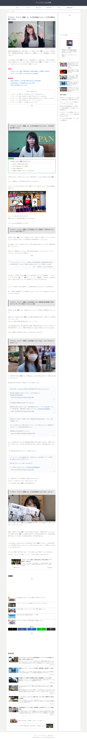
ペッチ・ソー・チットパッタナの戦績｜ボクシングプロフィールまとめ (69, 102)
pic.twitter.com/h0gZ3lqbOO (33, 467)
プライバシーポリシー (42, 735)
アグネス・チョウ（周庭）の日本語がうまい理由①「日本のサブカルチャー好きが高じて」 (29, 96)
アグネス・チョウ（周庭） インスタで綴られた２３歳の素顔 (24, 73)
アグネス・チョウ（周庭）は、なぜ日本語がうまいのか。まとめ (24, 102)
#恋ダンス (14, 459)
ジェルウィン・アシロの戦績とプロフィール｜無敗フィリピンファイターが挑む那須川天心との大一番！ (69, 114)
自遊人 (69, 47)
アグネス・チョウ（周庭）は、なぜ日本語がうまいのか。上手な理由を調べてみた (27, 94)
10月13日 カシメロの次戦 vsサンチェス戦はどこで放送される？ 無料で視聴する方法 (69, 98)
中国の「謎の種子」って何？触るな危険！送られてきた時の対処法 (26, 80)
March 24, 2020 (31, 433)
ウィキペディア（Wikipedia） (47, 266)
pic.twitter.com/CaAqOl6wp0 (43, 408)
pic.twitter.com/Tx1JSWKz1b (16, 395)
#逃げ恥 (24, 457)
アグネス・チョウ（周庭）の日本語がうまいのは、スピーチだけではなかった (26, 100)
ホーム (35, 735)
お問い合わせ (50, 735)
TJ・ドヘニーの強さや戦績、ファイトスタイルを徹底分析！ (69, 119)
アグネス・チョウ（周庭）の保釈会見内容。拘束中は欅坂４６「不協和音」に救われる (30, 71)
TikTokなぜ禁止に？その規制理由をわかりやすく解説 (23, 82)
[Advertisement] (31, 115)
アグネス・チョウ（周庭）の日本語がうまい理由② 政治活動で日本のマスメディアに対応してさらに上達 (32, 98)
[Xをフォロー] (69, 58)
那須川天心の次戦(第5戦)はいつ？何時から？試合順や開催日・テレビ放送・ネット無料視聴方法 (69, 108)
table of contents (30, 91)
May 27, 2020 (31, 411)
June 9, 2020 (31, 397)
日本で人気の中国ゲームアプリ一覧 (19, 85)
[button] (50, 629)
